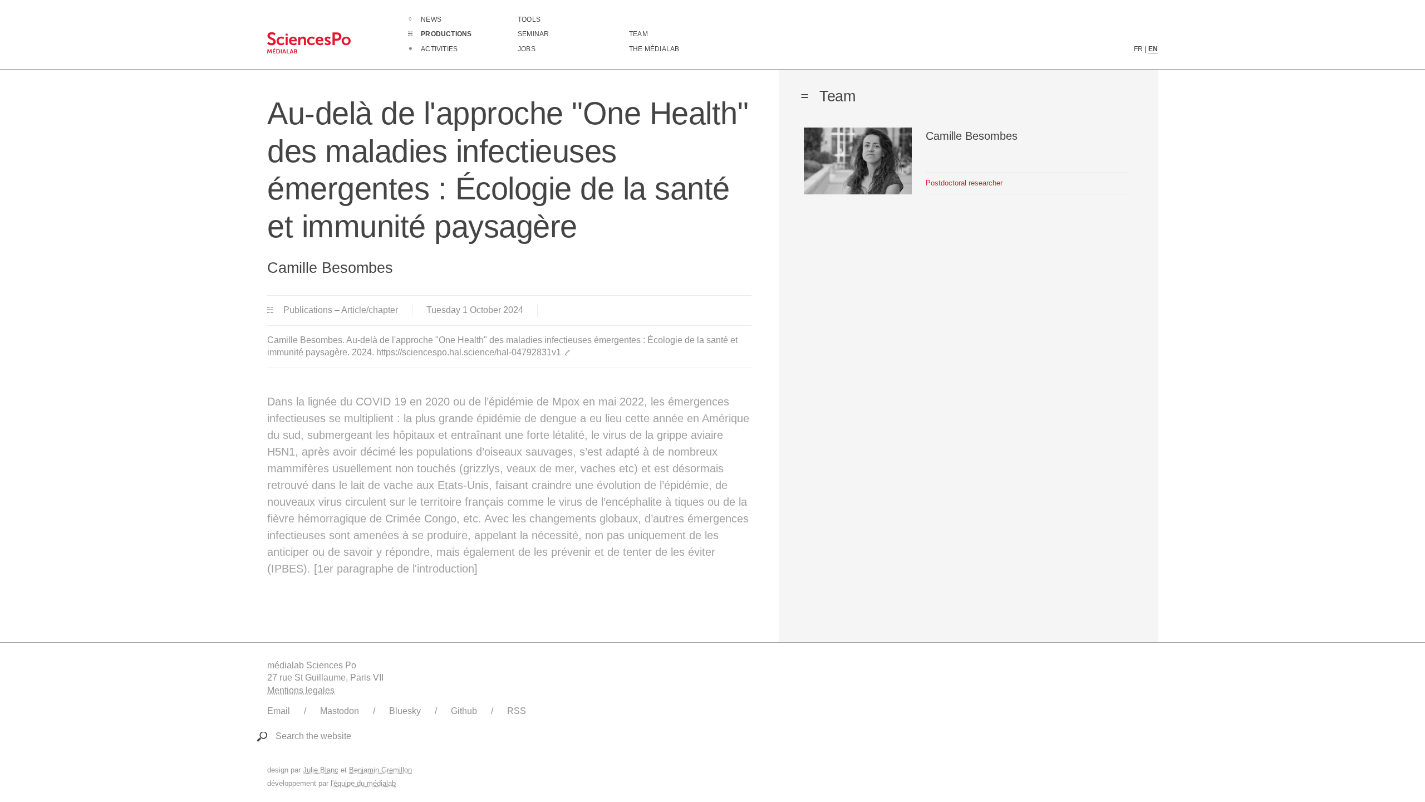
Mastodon (339, 711)
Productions (446, 34)
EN (1153, 49)
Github (464, 711)
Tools (529, 19)
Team (638, 34)
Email (278, 711)
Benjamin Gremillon (380, 770)
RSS (516, 711)
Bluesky (405, 711)
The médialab (654, 49)
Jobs (526, 49)
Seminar (533, 34)
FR (1138, 49)
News (431, 19)
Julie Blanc (320, 770)
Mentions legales (301, 690)
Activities (439, 49)
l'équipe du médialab (363, 783)
